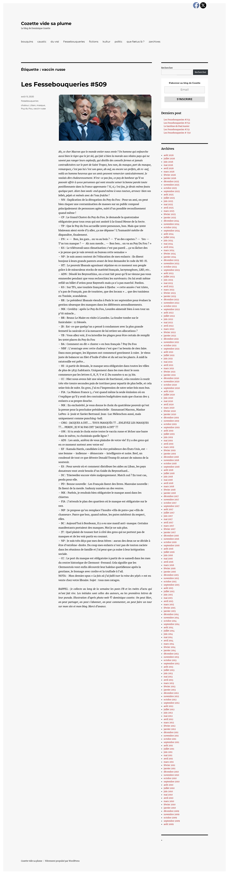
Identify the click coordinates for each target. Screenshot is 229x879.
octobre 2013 (170, 660)
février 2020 (170, 411)
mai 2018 (168, 480)
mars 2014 (169, 644)
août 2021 (168, 352)
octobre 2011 (170, 739)
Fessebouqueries (74, 41)
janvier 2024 (170, 257)
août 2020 (169, 391)
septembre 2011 (171, 742)
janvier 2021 (170, 375)
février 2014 (169, 647)
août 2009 (169, 824)
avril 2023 (168, 286)
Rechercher (167, 68)
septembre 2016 (172, 545)
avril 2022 (169, 325)
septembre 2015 (171, 585)
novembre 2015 (171, 578)
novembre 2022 (171, 303)
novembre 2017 (171, 499)
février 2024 (170, 253)
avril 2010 (168, 798)
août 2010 (168, 785)
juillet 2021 (169, 355)
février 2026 (170, 175)
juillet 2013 (169, 670)
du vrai (55, 41)
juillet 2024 (169, 237)
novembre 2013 (171, 657)
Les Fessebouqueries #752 (177, 123)
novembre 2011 (171, 735)
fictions (93, 41)
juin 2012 (168, 712)
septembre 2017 (171, 506)
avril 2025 (169, 207)
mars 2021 (169, 368)
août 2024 (169, 234)
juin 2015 (168, 594)
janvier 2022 (170, 335)
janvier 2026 (170, 178)
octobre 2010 (170, 778)
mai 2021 (168, 362)
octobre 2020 (170, 385)
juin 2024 (168, 240)
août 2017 (168, 509)
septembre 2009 (172, 821)
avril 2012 (168, 719)
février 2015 (169, 608)
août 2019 (168, 430)
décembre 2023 (171, 260)
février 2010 (169, 804)
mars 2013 (169, 683)
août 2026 (169, 155)
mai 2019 (168, 440)
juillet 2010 (169, 788)
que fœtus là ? (135, 41)
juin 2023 (168, 280)
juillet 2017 (169, 512)
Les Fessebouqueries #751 (177, 129)
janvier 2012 (170, 729)
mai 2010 (168, 794)
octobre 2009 (170, 817)
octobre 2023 (170, 266)
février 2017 (169, 529)
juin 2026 (168, 162)
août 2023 (168, 273)
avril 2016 (168, 562)
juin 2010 (168, 791)
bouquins (27, 41)
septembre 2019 (172, 427)
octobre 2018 (170, 463)
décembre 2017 (171, 496)
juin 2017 (168, 516)
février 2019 (170, 450)
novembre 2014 (171, 617)
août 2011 (168, 745)
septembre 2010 (171, 781)
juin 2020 (168, 398)
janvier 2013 (170, 689)
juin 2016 (168, 555)
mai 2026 (168, 165)
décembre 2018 (171, 457)
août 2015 (168, 588)
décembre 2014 (171, 614)
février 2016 (170, 568)
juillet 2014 (169, 630)
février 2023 (170, 293)
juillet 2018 (169, 473)
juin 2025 (168, 201)
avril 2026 (169, 168)
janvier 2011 (169, 768)
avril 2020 (169, 404)
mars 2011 (169, 762)
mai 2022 (168, 322)
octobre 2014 (170, 621)
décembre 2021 (171, 339)
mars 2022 (169, 329)
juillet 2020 (169, 394)
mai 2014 (168, 637)
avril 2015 (168, 601)
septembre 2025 (172, 191)
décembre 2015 (171, 575)
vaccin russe (39, 108)
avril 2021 (168, 365)
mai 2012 (168, 716)
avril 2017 (168, 522)
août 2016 (168, 548)
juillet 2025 (169, 198)
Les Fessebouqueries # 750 (177, 132)
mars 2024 (169, 250)
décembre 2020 (171, 378)
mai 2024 (168, 244)
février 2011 (169, 765)
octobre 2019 (170, 424)
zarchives (154, 41)
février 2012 (169, 726)
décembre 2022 (171, 299)
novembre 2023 (171, 263)
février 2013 (169, 686)
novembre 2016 (171, 539)
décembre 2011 (171, 732)
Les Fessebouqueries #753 (177, 119)
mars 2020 (169, 407)
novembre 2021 (171, 342)
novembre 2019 (171, 421)
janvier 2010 (170, 808)
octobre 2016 (170, 542)
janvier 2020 (170, 414)
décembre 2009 (171, 811)
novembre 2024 (171, 224)
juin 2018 (168, 476)
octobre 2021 (170, 345)
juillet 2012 (169, 709)
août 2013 (168, 667)
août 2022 (169, 312)
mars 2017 (169, 526)
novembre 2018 (171, 460)
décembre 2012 (171, 693)
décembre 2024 (171, 221)
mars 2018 (169, 486)
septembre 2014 (171, 624)
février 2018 (169, 489)
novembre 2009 (171, 814)
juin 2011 (168, 752)
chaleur (25, 105)
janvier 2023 (170, 296)
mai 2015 (168, 598)
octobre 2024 (170, 227)
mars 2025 (169, 211)
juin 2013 (168, 673)
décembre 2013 (171, 653)
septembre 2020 (172, 388)
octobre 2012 (170, 699)
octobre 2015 (170, 581)
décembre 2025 (171, 181)
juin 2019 (168, 437)
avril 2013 (168, 680)
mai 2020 (168, 401)
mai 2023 (168, 283)
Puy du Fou (27, 108)
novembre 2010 (171, 775)
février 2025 (170, 214)
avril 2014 (168, 640)
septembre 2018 (171, 466)
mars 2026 (169, 171)
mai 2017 (168, 519)
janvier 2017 (170, 532)
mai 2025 (168, 204)
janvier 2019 (170, 453)
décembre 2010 (171, 771)
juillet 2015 (169, 591)
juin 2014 (168, 634)
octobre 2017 (170, 503)
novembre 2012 (171, 696)
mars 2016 (169, 565)
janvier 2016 (170, 571)
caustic (41, 41)
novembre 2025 (171, 184)
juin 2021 (168, 358)
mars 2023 (169, 289)
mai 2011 (168, 755)
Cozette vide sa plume (46, 23)
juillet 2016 (169, 552)
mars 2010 (169, 801)
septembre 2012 (171, 703)
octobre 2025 (170, 188)
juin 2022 (168, 319)
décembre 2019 (171, 417)
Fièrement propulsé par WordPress (62, 861)
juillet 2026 (169, 158)
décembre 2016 (171, 535)
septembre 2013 (171, 663)
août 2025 (169, 194)
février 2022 (170, 332)
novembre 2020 (171, 381)
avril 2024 (169, 247)
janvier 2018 (170, 493)
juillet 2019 (169, 434)
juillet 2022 (169, 316)
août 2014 (168, 627)
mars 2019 (169, 447)
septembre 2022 (172, 309)
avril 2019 (168, 444)
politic (118, 41)
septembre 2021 (171, 348)
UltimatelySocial (140, 876)
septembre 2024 (172, 230)
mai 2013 (168, 676)
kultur (106, 41)
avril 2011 (168, 758)
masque (41, 105)
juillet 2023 (169, 276)
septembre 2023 (172, 270)
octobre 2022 (170, 306)
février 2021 (169, 371)
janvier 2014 (170, 650)
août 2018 (168, 470)
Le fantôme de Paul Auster (176, 126)
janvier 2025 (170, 217)
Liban (33, 105)
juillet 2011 (169, 749)
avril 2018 (168, 483)
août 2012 (168, 706)
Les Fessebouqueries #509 (64, 84)
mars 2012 (169, 722)
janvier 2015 (170, 611)
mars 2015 (169, 604)
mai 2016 (168, 558)
